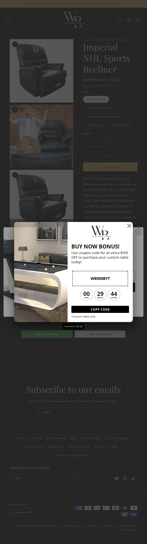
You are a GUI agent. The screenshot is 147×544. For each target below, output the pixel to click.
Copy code (100, 309)
